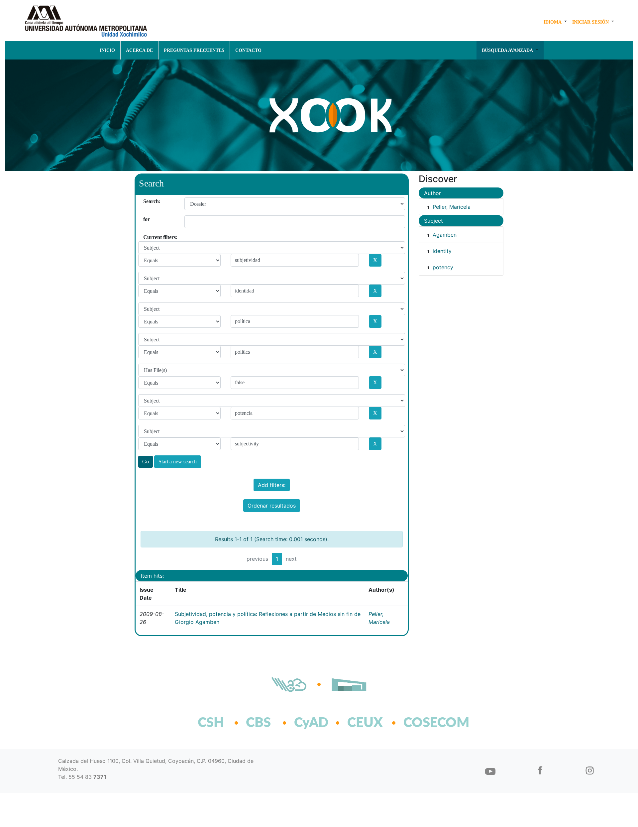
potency (443, 267)
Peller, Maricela (452, 206)
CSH (211, 723)
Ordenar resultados (272, 505)
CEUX (365, 723)
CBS (258, 723)
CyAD (311, 723)
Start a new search (178, 461)
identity (442, 251)
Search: (145, 201)
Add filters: (271, 485)
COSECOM (421, 723)
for (145, 219)
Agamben (445, 234)
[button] (555, 22)
